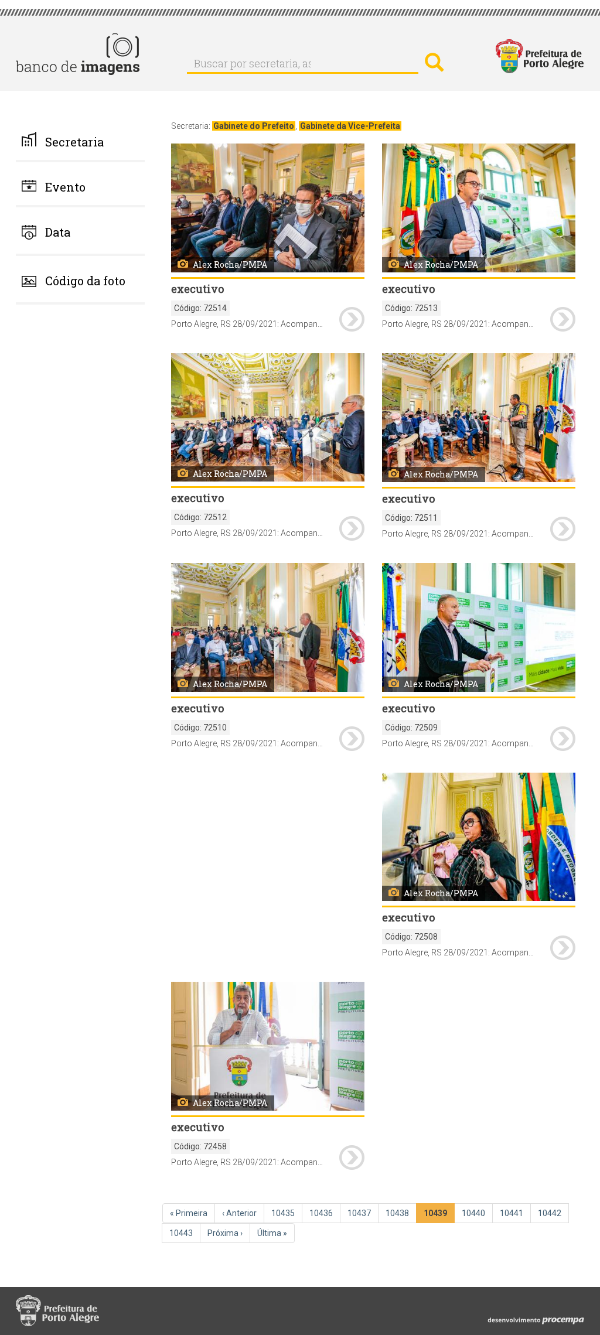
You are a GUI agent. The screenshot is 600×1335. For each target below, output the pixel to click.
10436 (322, 1213)
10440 (475, 1213)
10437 (360, 1213)
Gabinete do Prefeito (253, 126)
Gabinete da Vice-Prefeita (350, 126)
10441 (513, 1213)
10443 (182, 1233)
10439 (437, 1215)
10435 (284, 1213)
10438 (398, 1213)
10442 (551, 1213)
